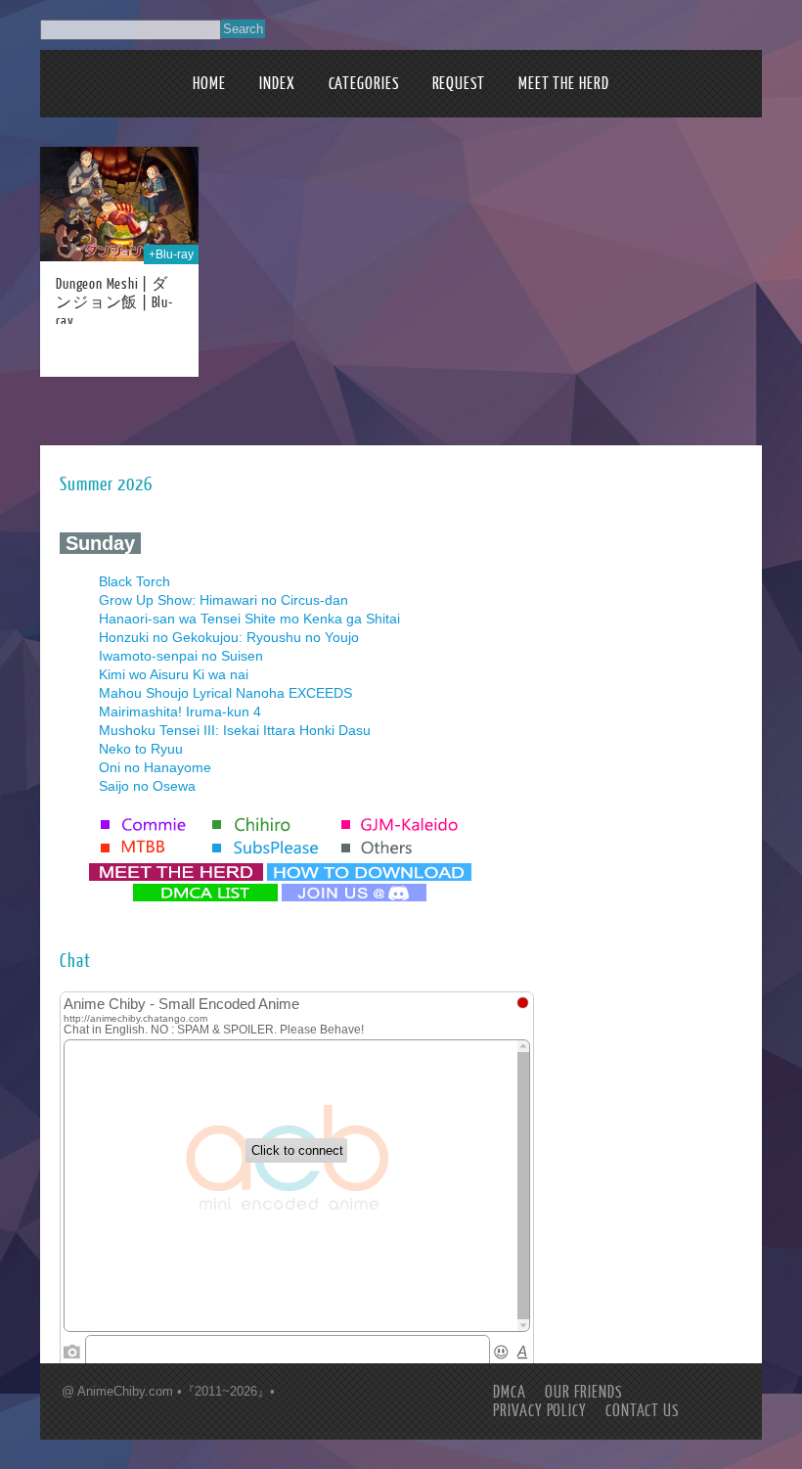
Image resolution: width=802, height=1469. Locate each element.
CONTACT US (642, 1410)
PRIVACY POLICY (540, 1410)
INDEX (277, 83)
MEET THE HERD (563, 83)
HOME (209, 83)
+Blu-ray (171, 254)
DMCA (509, 1392)
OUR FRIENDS (583, 1392)
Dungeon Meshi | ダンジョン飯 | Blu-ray (114, 303)
